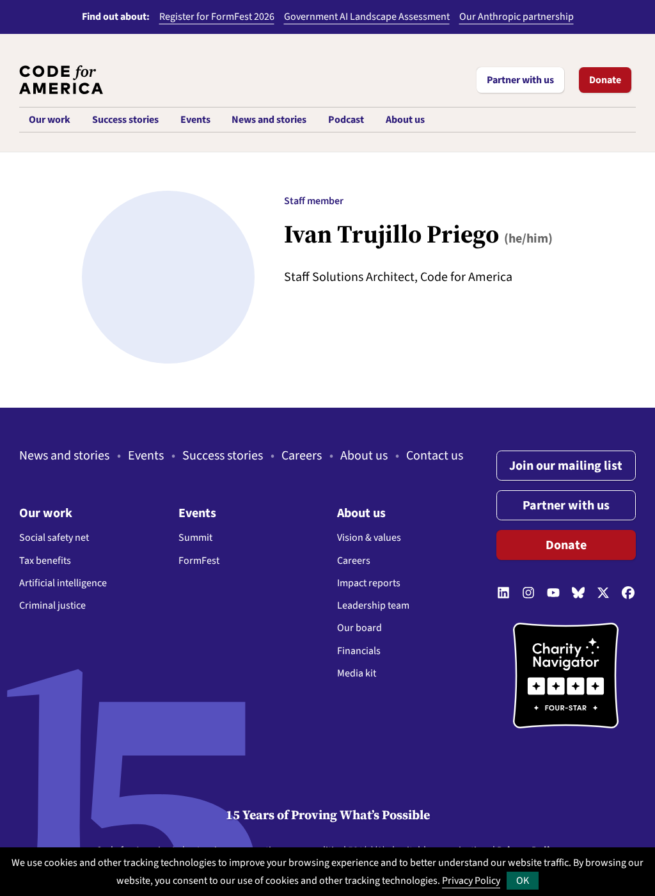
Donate (605, 80)
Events (146, 456)
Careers (301, 456)
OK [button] (522, 881)
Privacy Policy (471, 881)
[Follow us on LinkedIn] (503, 594)
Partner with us (520, 80)
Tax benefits (45, 561)
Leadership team (373, 605)
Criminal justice (52, 605)
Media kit (356, 673)
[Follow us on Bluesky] (578, 594)
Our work (45, 513)
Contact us (434, 456)
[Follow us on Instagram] (528, 594)
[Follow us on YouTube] (553, 594)
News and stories (64, 456)
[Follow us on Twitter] (603, 594)
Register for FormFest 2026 (216, 17)
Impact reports (368, 583)
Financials (359, 651)
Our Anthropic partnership (516, 17)
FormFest (198, 561)
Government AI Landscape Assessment (367, 17)
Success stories (222, 456)
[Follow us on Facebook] (628, 594)
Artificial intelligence (63, 583)
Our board (359, 628)
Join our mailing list (565, 466)
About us (364, 456)
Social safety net (54, 538)
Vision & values (369, 538)
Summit (195, 538)
